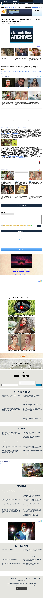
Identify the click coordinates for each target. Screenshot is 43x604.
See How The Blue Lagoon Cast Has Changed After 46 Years (7, 103)
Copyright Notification (34, 578)
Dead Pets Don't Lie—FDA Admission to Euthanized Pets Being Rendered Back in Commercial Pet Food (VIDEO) (10, 451)
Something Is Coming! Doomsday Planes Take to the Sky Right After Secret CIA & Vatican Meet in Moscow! (11, 414)
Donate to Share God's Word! (21, 274)
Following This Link (23, 157)
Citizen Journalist (27, 116)
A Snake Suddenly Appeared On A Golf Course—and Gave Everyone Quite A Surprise (20, 316)
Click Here (11, 116)
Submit (38, 384)
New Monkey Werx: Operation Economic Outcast (32, 450)
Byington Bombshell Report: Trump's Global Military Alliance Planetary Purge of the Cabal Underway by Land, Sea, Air (11, 409)
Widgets (23, 580)
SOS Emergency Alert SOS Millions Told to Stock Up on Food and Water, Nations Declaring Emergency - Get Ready (32, 409)
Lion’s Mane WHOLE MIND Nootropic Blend (9, 133)
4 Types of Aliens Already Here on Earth (9, 559)
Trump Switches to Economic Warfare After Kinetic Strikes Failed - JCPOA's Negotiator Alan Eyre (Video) (32, 504)
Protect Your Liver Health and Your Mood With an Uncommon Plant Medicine (32, 560)
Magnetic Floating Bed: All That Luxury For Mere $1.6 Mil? (33, 103)
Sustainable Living (31, 3)
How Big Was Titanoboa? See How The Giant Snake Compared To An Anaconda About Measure (31, 480)
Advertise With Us (8, 578)
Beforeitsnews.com (10, 7)
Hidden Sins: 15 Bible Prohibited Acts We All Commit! (6, 90)
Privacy (20, 578)
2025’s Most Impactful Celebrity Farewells (32, 90)
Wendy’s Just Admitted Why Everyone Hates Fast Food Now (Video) (31, 433)
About (3, 578)
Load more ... (21, 249)
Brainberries (4, 87)
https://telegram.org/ (15, 365)
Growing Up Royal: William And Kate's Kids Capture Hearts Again (35, 197)
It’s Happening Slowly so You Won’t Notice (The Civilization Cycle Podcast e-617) (32, 550)
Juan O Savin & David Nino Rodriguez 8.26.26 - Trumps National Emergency (11, 396)
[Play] (21, 261)
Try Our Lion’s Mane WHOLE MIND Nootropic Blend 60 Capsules (14, 127)
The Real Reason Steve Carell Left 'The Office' (21, 90)
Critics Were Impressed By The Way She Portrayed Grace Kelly (21, 103)
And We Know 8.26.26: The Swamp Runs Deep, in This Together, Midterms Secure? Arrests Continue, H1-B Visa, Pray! (11, 401)
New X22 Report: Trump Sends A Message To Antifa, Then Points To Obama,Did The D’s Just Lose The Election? (32, 441)
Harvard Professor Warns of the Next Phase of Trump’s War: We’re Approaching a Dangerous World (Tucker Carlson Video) (32, 510)
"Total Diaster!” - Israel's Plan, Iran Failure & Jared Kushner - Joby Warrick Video (31, 437)
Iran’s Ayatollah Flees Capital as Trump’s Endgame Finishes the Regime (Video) (31, 515)
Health (13, 3)
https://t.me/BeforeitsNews (35, 365)
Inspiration (38, 3)
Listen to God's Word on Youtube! (21, 271)
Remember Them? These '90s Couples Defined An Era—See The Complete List (21, 183)
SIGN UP (16, 379)
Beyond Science (18, 3)
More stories (17, 14)
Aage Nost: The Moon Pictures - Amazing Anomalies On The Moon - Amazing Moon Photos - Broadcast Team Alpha (31, 454)
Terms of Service (26, 578)
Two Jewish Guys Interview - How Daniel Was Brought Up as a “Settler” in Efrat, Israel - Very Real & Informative (11, 555)
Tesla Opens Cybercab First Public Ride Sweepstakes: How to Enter (31, 564)
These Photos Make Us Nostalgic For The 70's (16, 540)
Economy (9, 3)
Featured (5, 3)
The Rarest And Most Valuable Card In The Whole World (21, 197)
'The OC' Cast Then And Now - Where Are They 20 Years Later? (7, 197)
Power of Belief (25, 3)
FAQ (14, 578)
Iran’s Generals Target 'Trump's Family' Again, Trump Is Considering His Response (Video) (32, 447)
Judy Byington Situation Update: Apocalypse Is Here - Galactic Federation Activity (32, 396)
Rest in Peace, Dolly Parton (7, 549)
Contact (16, 578)
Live (41, 3)
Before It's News (10, 1)
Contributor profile (11, 14)
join (6, 112)
